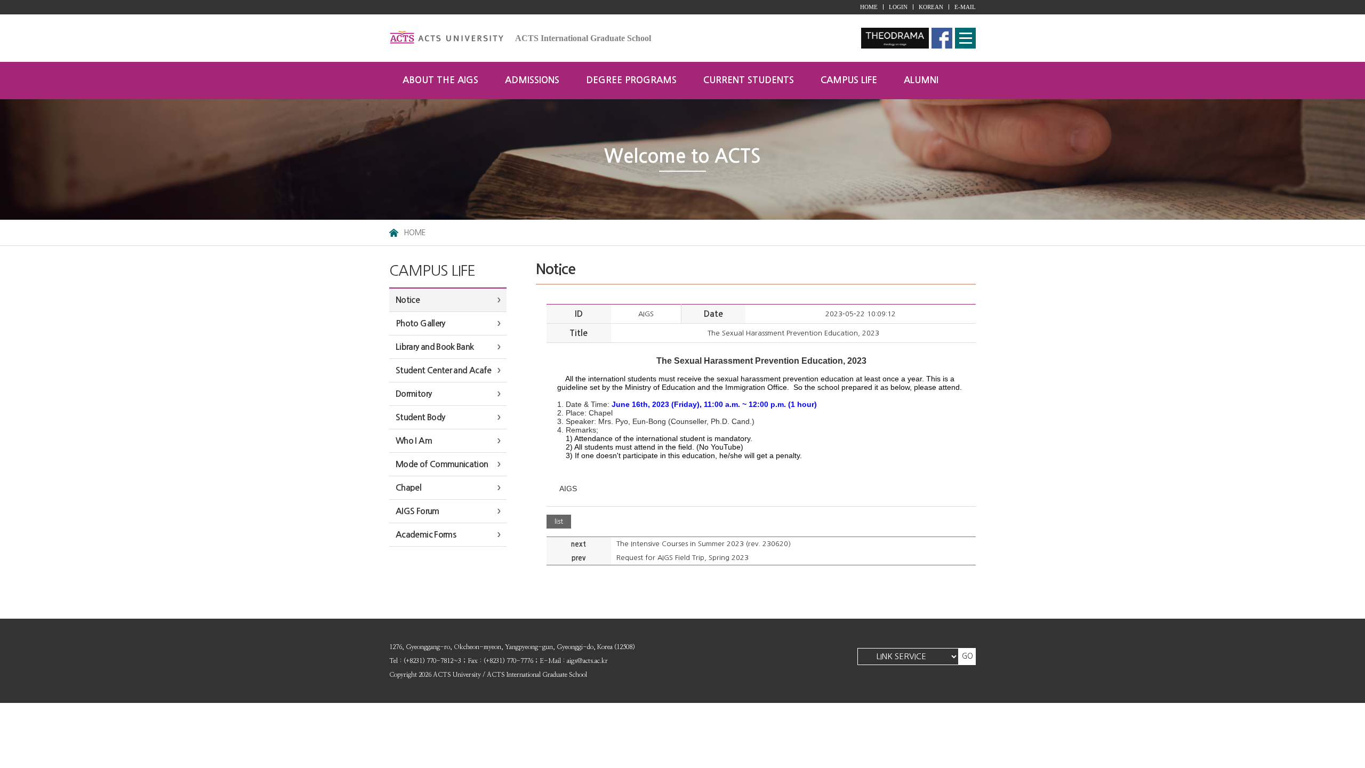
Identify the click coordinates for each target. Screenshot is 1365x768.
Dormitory (413, 394)
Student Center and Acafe (444, 370)
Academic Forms (426, 535)
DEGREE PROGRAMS (631, 80)
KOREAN (931, 7)
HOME (869, 7)
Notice (408, 300)
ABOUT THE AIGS (440, 80)
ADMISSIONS (532, 80)
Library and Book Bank (435, 347)
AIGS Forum (417, 511)
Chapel (408, 488)
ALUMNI (921, 80)
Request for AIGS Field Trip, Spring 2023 (682, 557)
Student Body (420, 417)
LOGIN (898, 7)
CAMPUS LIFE (849, 80)
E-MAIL (965, 7)
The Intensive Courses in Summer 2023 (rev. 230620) (703, 543)
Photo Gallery (420, 323)
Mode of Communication (442, 464)
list (559, 521)
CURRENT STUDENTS (748, 80)
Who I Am (414, 441)
